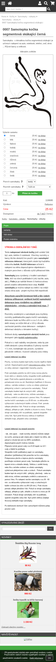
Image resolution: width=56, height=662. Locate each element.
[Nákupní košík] (52, 4)
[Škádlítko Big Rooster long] (28, 553)
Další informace (36, 658)
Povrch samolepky (12, 182)
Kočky (4, 219)
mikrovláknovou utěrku (37, 365)
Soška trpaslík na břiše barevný (28, 600)
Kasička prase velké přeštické (28, 571)
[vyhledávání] (46, 4)
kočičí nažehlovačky (28, 338)
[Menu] (3, 3)
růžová (13, 160)
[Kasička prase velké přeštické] (28, 581)
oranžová (14, 156)
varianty (7, 230)
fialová (13, 144)
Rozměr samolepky (12, 187)
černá (12, 136)
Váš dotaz (8, 234)
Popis (6, 225)
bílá (11, 140)
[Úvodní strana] (9, 4)
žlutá (12, 172)
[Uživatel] (40, 4)
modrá (13, 152)
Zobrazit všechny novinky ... (13, 627)
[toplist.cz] (28, 639)
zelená (13, 164)
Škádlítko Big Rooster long (28, 543)
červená (13, 168)
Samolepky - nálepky (17, 219)
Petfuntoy (49, 204)
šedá (12, 176)
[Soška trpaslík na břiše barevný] (28, 610)
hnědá (12, 148)
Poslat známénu (11, 239)
